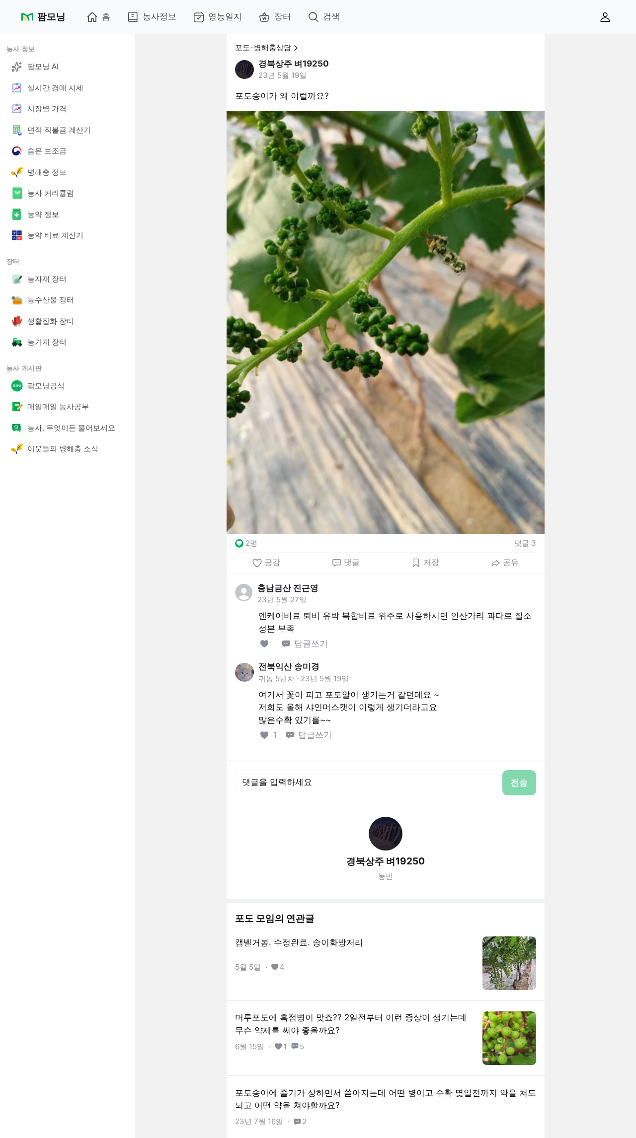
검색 (331, 16)
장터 (282, 16)
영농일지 (225, 16)
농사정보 (159, 16)
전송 (519, 782)
